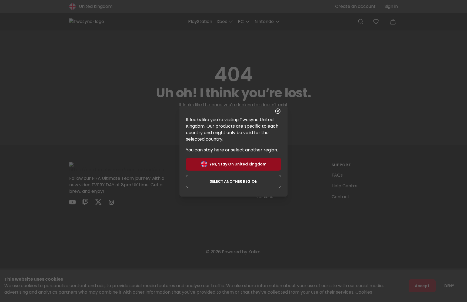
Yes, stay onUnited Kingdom (237, 164)
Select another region (234, 181)
